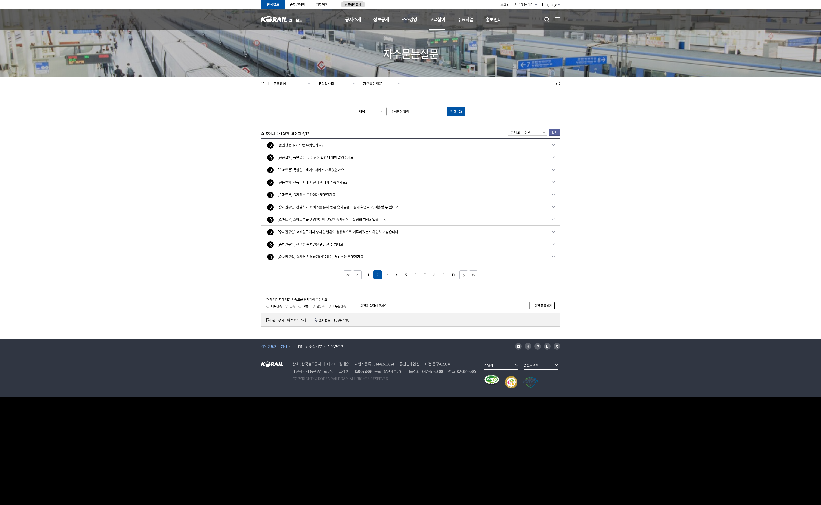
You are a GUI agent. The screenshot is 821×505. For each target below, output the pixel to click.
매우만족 (276, 306)
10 (453, 274)
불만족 (320, 306)
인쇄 (558, 83)
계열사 (488, 365)
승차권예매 (297, 4)
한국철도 (273, 4)
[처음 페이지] (348, 274)
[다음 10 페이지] (463, 274)
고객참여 (437, 19)
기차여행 (322, 4)
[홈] (262, 83)
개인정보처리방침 (274, 346)
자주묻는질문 (372, 83)
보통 (306, 306)
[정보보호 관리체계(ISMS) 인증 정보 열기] (530, 382)
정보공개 (381, 19)
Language (549, 4)
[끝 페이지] (473, 274)
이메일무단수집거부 (307, 346)
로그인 (505, 4)
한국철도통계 (353, 4)
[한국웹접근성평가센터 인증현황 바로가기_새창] (491, 382)
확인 (554, 132)
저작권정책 (335, 346)
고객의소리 (326, 83)
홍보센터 (494, 19)
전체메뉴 (557, 19)
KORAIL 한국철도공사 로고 (282, 19)
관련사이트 (531, 365)
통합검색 (546, 19)
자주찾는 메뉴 (524, 4)
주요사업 (465, 19)
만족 (292, 306)
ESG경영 (409, 19)
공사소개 (353, 19)
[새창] (518, 346)
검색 (453, 111)
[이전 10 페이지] (357, 274)
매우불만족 (339, 306)
